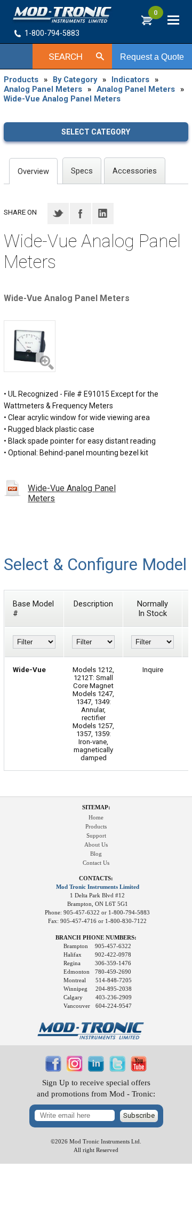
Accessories (135, 171)
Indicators (130, 79)
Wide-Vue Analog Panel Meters (62, 99)
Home (96, 817)
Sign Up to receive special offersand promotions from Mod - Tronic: (96, 1088)
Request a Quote (152, 56)
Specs (82, 171)
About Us (96, 845)
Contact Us (96, 863)
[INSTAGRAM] (75, 1069)
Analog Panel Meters (43, 89)
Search (66, 56)
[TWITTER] (117, 1069)
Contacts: (96, 878)
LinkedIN (103, 213)
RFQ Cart (156, 16)
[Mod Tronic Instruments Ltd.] (62, 15)
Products (21, 79)
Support (96, 836)
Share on (20, 212)
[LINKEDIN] (96, 1069)
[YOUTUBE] (139, 1069)
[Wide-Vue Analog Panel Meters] (29, 346)
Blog (96, 854)
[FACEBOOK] (53, 1069)
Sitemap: (96, 807)
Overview (33, 171)
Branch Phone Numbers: (96, 938)
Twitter (58, 213)
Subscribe (139, 1115)
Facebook (80, 213)
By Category (75, 79)
